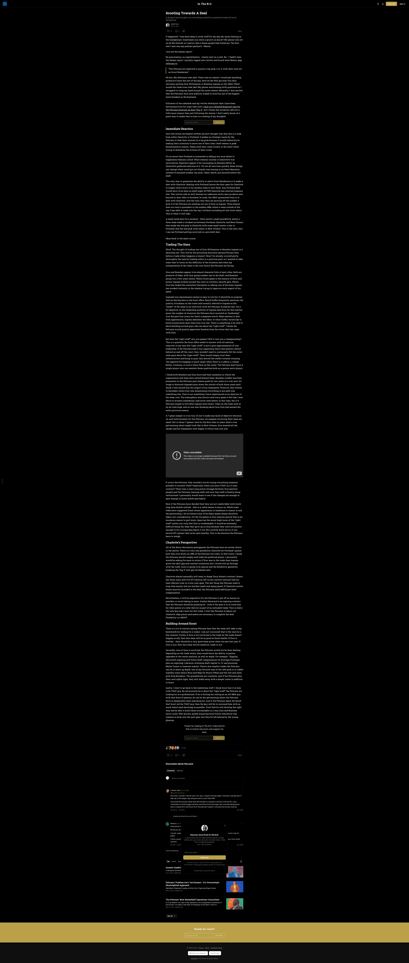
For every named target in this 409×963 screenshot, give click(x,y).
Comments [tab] (171, 771)
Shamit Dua (175, 24)
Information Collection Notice (203, 864)
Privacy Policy (220, 864)
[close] (225, 825)
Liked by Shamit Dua (178, 793)
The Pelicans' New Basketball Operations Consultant (192, 899)
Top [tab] (168, 861)
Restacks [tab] (180, 771)
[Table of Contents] (2, 481)
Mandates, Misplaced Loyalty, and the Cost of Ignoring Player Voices (191, 888)
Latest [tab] (174, 861)
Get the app (215, 953)
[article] (204, 888)
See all (170, 916)
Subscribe (391, 4)
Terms (207, 948)
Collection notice (216, 948)
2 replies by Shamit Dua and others (185, 816)
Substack (194, 958)
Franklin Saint (175, 790)
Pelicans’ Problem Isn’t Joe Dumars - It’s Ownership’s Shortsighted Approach (192, 883)
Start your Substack (199, 953)
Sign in (402, 4)
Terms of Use (215, 862)
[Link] (162, 129)
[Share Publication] (383, 4)
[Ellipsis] (242, 790)
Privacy (201, 948)
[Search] (378, 4)
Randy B (173, 823)
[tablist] (175, 771)
